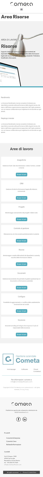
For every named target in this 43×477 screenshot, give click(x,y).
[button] (21, 9)
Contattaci (37, 371)
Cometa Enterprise (13, 438)
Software (24, 369)
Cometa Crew (11, 441)
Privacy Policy (24, 389)
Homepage (11, 369)
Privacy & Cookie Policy (29, 472)
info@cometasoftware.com (21, 382)
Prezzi (36, 369)
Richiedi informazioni (13, 444)
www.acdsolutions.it (27, 387)
